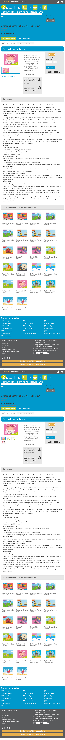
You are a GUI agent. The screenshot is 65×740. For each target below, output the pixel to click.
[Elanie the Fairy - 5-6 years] (36, 250)
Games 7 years (7, 323)
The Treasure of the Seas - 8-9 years (36, 274)
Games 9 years (49, 323)
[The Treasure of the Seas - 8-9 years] (36, 267)
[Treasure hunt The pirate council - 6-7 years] (22, 233)
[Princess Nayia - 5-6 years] (10, 70)
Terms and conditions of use (10, 351)
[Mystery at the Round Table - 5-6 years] (51, 284)
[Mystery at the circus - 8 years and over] (8, 250)
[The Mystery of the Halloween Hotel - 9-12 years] (22, 267)
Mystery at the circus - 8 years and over (8, 257)
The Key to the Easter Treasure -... (7, 291)
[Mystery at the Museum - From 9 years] (8, 216)
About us (5, 343)
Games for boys (28, 328)
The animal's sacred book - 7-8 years (50, 257)
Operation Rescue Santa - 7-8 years (8, 308)
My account (5, 345)
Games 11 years (28, 326)
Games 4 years (7, 321)
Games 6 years (49, 321)
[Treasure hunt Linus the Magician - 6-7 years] (51, 216)
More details (30, 74)
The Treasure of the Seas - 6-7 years (50, 274)
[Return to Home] (2, 43)
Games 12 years (50, 326)
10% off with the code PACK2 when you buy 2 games (32, 361)
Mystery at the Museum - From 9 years (8, 224)
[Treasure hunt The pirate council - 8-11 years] (51, 233)
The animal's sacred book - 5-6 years (8, 274)
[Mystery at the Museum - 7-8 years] (22, 216)
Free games (6, 333)
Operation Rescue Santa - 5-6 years (22, 308)
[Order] (61, 2)
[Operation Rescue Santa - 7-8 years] (8, 301)
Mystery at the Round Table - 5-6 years (49, 291)
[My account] (58, 2)
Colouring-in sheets (30, 333)
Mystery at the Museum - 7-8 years (22, 224)
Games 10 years (7, 326)
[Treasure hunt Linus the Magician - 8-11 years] (36, 216)
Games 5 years (28, 321)
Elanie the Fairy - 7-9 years (21, 257)
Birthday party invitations (52, 333)
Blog (3, 353)
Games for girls (10, 43)
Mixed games (49, 328)
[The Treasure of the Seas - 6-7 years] (51, 267)
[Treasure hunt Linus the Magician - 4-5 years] (8, 233)
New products (7, 336)
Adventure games (50, 331)
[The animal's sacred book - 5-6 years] (8, 267)
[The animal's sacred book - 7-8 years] (51, 250)
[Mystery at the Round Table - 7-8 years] (36, 284)
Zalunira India (5, 1)
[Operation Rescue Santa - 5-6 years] (22, 301)
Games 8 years (28, 323)
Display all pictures (9, 76)
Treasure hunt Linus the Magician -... (36, 224)
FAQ (3, 347)
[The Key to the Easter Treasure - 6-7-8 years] (8, 284)
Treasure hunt (7, 331)
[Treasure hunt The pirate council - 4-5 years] (36, 233)
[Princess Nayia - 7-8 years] (22, 284)
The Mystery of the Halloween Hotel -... (20, 274)
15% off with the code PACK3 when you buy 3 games (32, 364)
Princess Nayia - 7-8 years (21, 291)
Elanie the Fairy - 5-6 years (35, 257)
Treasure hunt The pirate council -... (22, 240)
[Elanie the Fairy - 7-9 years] (22, 250)
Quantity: (49, 59)
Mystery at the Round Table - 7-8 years (35, 291)
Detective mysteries (30, 331)
